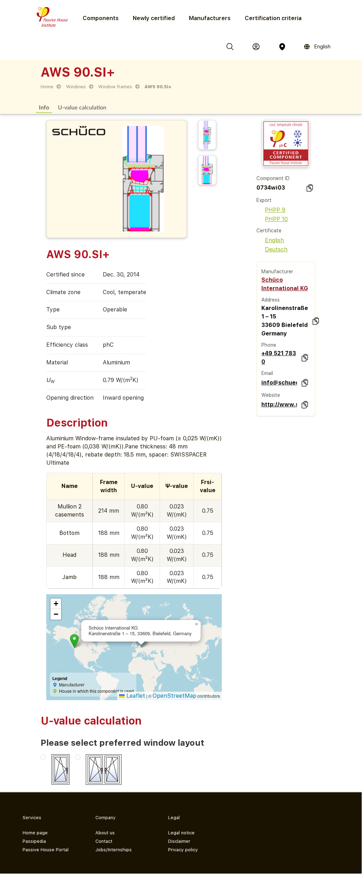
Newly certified (154, 18)
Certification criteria (273, 18)
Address (270, 300)
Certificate (268, 230)
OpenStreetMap (174, 695)
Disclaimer (179, 841)
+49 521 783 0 (278, 357)
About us (105, 832)
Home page (35, 832)
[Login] (256, 47)
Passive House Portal (46, 849)
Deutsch (276, 249)
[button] (74, 641)
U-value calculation (82, 107)
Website (270, 395)
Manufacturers (210, 18)
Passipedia (34, 841)
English (274, 240)
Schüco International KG (284, 284)
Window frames (115, 86)
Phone (268, 345)
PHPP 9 (275, 210)
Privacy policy (183, 849)
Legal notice (181, 832)
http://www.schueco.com (279, 404)
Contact (103, 841)
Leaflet (135, 695)
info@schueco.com (279, 382)
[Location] (282, 47)
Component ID (273, 178)
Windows (76, 86)
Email (267, 373)
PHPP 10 (276, 219)
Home (47, 86)
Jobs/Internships (113, 849)
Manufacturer (277, 271)
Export (264, 200)
